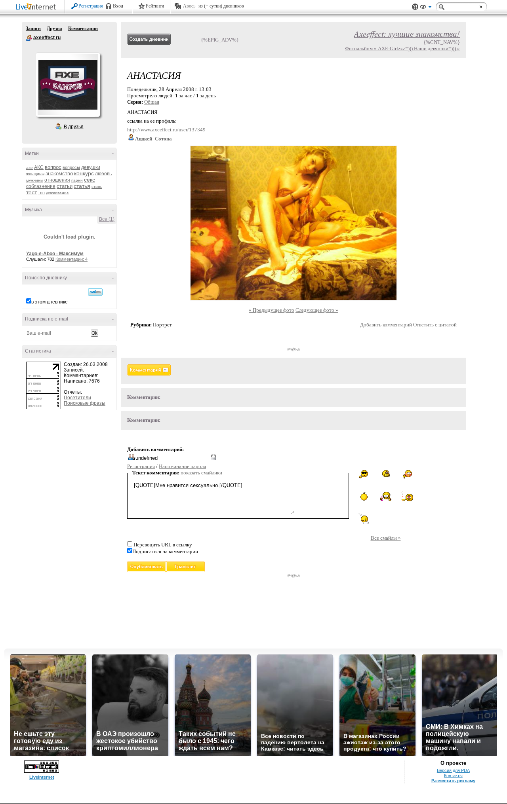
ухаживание (57, 193)
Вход (118, 6)
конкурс (84, 173)
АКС (39, 167)
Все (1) (106, 219)
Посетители (77, 397)
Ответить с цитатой (435, 325)
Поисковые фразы (84, 403)
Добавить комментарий (386, 325)
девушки (90, 167)
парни (77, 180)
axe (29, 167)
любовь (103, 173)
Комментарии (83, 28)
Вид (426, 8)
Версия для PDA (453, 770)
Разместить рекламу (453, 780)
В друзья (74, 126)
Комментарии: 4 (71, 259)
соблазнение (40, 186)
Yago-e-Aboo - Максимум (55, 253)
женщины (35, 174)
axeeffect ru (29, 38)
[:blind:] (363, 474)
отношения (57, 180)
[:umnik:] (385, 496)
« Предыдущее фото (271, 310)
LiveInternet (37, 7)
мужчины (34, 180)
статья (82, 186)
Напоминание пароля (182, 466)
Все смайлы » (386, 538)
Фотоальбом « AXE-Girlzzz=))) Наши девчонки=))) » (402, 48)
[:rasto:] (407, 496)
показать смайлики (201, 473)
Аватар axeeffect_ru (67, 84)
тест (31, 192)
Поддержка (415, 7)
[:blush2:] (407, 475)
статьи (64, 186)
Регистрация (90, 6)
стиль (96, 186)
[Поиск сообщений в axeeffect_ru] (95, 292)
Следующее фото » (316, 310)
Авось (189, 6)
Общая (151, 102)
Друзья (54, 28)
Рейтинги (155, 6)
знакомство (59, 173)
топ (41, 192)
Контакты (453, 775)
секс (89, 179)
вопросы (71, 167)
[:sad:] (364, 496)
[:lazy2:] (364, 519)
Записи (33, 28)
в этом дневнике (49, 302)
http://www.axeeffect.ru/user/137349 (166, 130)
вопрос (53, 167)
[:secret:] (385, 475)
